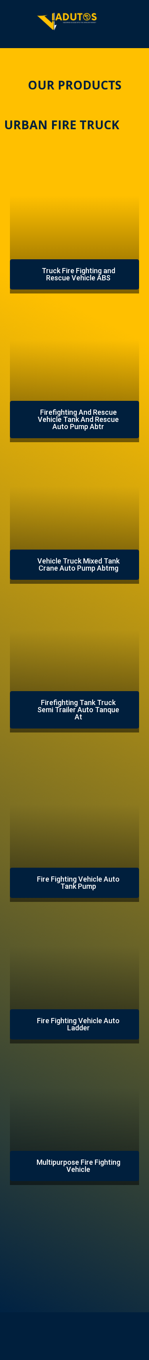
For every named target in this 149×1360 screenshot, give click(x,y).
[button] (74, 274)
